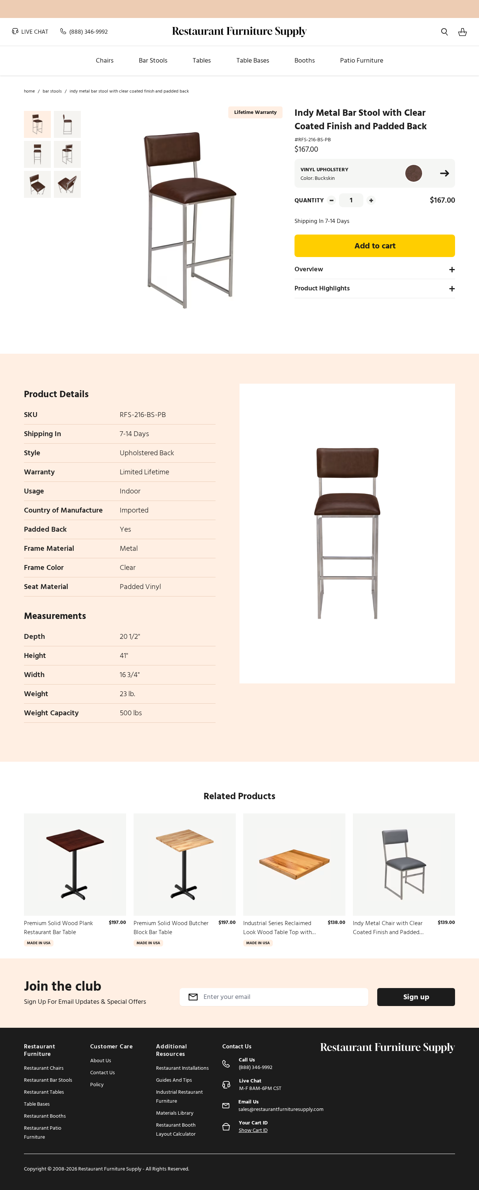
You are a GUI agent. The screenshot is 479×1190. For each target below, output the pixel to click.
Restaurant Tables (44, 1092)
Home (29, 91)
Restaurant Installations (182, 1068)
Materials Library (174, 1113)
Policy (97, 1084)
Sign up (416, 997)
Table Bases (37, 1104)
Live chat (34, 31)
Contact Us (102, 1072)
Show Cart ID (253, 1130)
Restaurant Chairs (44, 1068)
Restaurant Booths (45, 1116)
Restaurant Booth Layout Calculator (176, 1129)
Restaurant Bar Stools (48, 1080)
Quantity (309, 200)
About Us (100, 1060)
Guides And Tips (174, 1080)
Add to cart (375, 246)
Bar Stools (52, 91)
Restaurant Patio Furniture (42, 1132)
